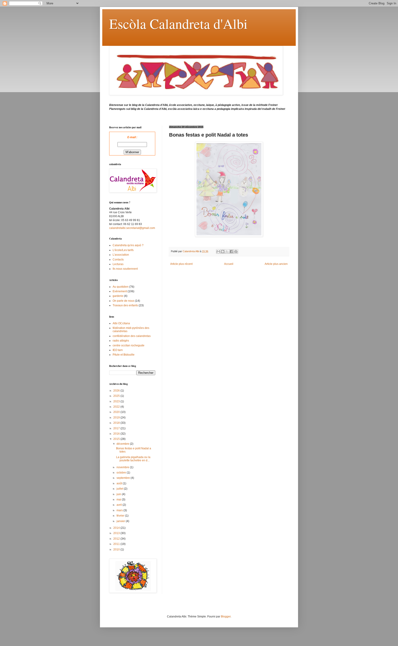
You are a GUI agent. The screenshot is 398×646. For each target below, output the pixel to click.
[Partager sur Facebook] (231, 251)
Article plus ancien (276, 264)
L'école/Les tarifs (123, 250)
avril (120, 504)
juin (119, 494)
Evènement (120, 291)
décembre (123, 443)
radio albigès (121, 340)
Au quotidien (121, 286)
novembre (123, 467)
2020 (116, 412)
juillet (120, 488)
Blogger (226, 616)
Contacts (118, 259)
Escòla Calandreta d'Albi (178, 23)
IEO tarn (118, 350)
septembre (124, 477)
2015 (116, 439)
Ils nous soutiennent (125, 268)
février (121, 515)
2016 (116, 433)
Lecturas (118, 264)
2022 (116, 406)
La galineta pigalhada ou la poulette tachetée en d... (133, 459)
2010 (116, 549)
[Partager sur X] (227, 251)
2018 (116, 422)
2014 (116, 527)
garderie (118, 296)
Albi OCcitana (121, 323)
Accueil (228, 264)
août (120, 483)
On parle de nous (123, 300)
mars (120, 510)
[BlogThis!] (222, 251)
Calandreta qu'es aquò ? (128, 245)
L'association (121, 254)
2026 (116, 390)
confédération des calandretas (132, 336)
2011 (116, 544)
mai (119, 499)
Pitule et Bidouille (124, 354)
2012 (116, 538)
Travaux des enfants (125, 305)
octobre (122, 472)
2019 (116, 417)
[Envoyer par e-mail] (218, 251)
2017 (116, 428)
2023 (116, 401)
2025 (116, 396)
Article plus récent (181, 264)
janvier (121, 521)
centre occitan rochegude (128, 345)
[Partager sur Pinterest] (236, 251)
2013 (116, 533)
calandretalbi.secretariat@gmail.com (132, 228)
